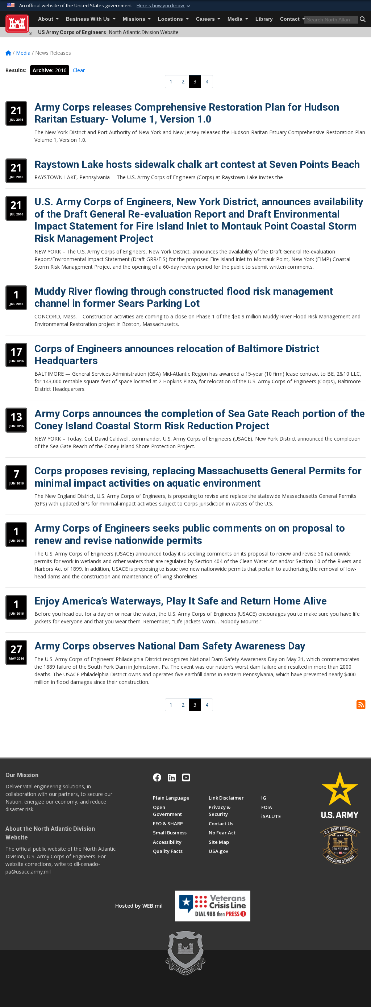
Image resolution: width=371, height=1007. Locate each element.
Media (236, 19)
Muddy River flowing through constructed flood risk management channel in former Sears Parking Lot (183, 297)
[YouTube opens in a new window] (186, 777)
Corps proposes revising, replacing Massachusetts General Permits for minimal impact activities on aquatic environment (198, 477)
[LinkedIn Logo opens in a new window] (172, 777)
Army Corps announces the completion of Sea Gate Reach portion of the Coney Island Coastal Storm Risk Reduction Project (199, 420)
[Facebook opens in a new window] (157, 777)
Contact (290, 19)
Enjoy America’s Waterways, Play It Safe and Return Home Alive (180, 601)
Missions (135, 19)
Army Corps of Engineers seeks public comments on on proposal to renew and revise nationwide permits (189, 534)
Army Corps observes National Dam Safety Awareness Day (169, 646)
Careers (206, 19)
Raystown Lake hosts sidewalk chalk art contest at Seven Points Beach (197, 164)
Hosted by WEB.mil (139, 905)
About (46, 19)
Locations (171, 19)
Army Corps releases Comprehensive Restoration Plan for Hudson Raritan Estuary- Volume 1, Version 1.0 (186, 113)
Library (264, 19)
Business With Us (88, 19)
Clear (79, 70)
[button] (164, 5)
